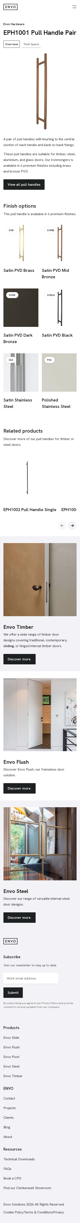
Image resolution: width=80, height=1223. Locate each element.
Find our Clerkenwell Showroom (27, 1188)
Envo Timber (13, 1076)
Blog (6, 1127)
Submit (13, 992)
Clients (8, 1117)
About (7, 1137)
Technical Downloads (19, 1159)
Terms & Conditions (38, 1212)
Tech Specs (31, 44)
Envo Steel (11, 1066)
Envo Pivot (11, 1057)
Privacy (58, 1212)
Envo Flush (11, 1047)
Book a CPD (12, 1178)
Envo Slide (11, 1037)
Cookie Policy (13, 1212)
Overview (11, 44)
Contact (9, 1098)
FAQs (7, 1168)
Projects (9, 1108)
